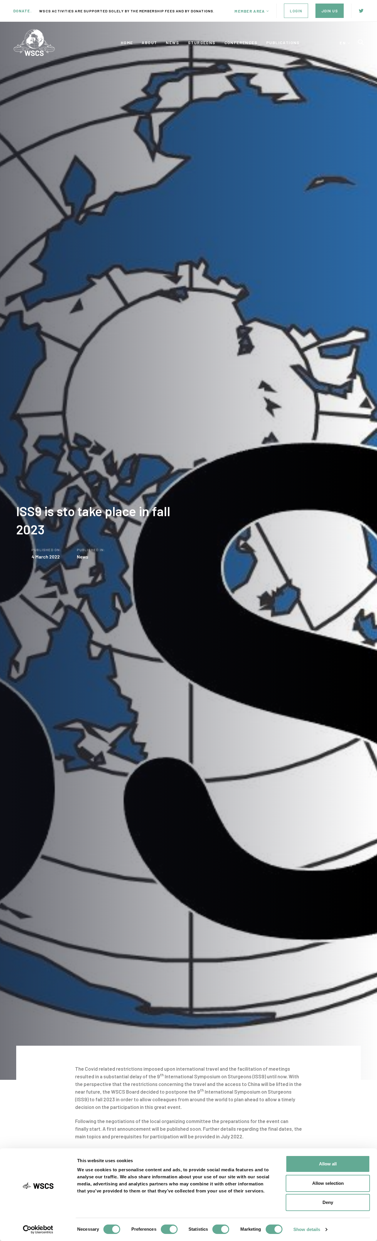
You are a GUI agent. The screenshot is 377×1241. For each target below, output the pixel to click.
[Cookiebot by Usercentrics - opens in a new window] (38, 1229)
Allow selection (328, 1183)
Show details (306, 1229)
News (82, 556)
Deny (328, 1202)
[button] (251, 11)
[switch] (169, 1229)
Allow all (328, 1163)
